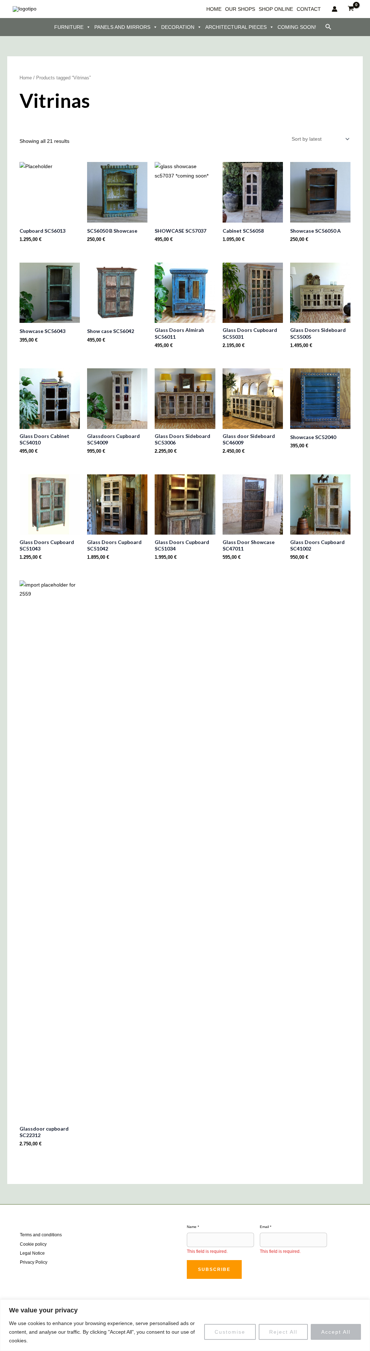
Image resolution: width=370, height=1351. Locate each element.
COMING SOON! (297, 27)
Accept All (335, 1332)
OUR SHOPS (240, 9)
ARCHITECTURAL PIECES (236, 27)
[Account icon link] (334, 9)
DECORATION (177, 27)
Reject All (283, 1332)
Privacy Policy (33, 1262)
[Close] (362, 1305)
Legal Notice (32, 1253)
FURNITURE (68, 27)
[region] (185, 1325)
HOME (213, 9)
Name (193, 1227)
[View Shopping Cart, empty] (351, 9)
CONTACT (309, 9)
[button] (328, 27)
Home (26, 77)
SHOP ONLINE (276, 9)
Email (265, 1227)
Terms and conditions (41, 1234)
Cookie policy (33, 1244)
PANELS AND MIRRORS (122, 27)
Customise (230, 1332)
